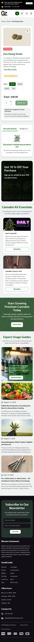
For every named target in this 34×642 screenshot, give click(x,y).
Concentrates (14, 570)
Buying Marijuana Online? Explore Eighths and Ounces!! (17, 443)
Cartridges (13, 567)
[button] (27, 31)
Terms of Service (5, 629)
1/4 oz (20, 84)
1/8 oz (12, 84)
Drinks (12, 573)
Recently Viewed (9, 129)
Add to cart (21, 103)
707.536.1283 (15, 6)
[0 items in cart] (27, 13)
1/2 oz (7, 88)
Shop (8, 21)
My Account (14, 582)
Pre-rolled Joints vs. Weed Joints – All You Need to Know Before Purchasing (15, 480)
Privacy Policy (24, 625)
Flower (3, 570)
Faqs (2, 582)
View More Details (10, 69)
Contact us (4, 579)
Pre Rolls (4, 576)
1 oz (13, 88)
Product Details (26, 129)
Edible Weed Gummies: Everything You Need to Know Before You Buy (15, 407)
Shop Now (29, 3)
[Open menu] (31, 13)
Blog (11, 579)
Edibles (3, 573)
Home (3, 21)
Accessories (13, 576)
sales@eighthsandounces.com (14, 618)
